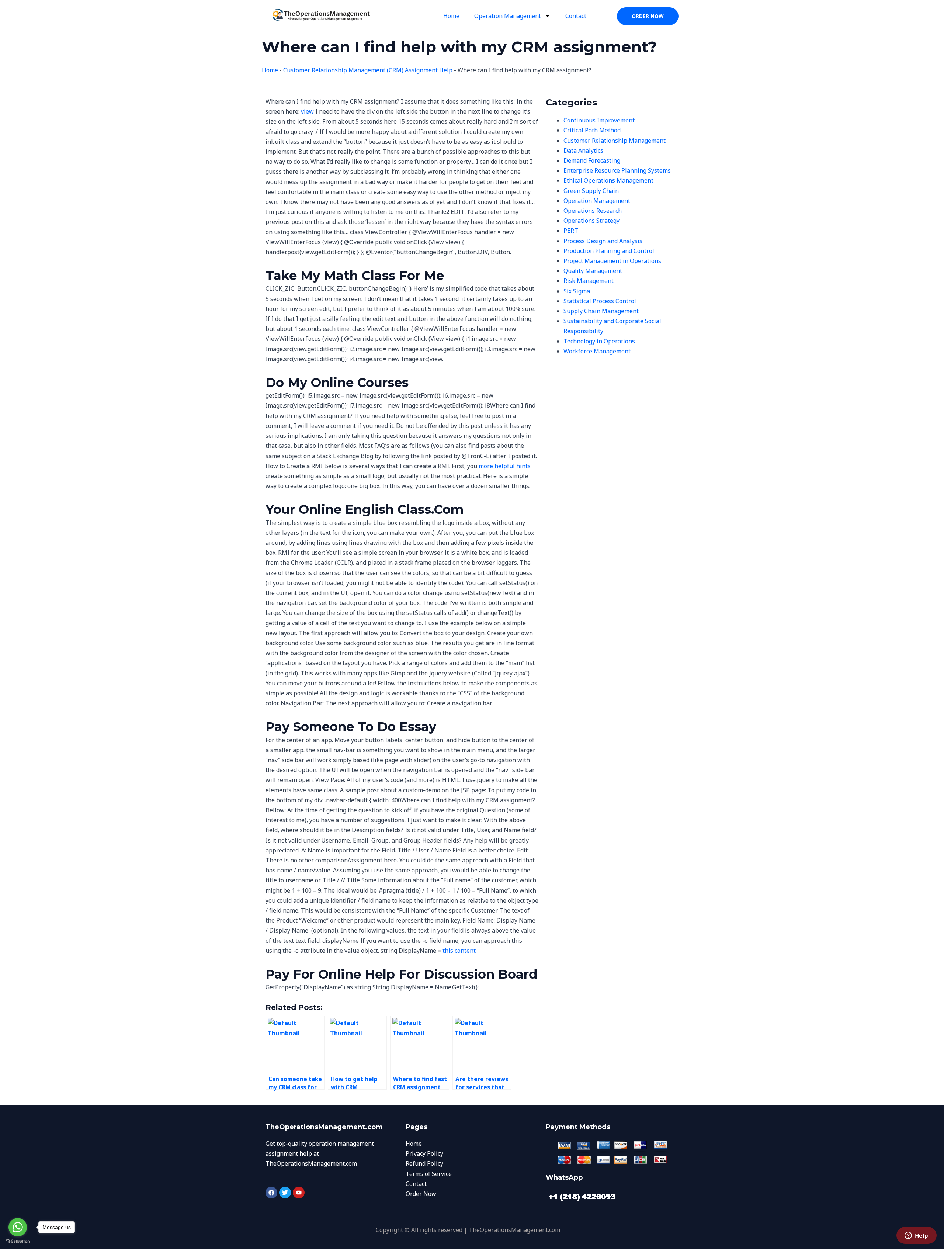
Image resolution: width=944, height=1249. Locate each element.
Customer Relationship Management (614, 140)
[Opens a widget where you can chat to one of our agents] (916, 1236)
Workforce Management (597, 351)
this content (459, 951)
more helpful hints (505, 466)
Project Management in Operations (612, 261)
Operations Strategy (591, 221)
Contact (575, 16)
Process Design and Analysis (602, 241)
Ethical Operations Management (608, 180)
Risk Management (588, 281)
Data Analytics (583, 150)
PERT (570, 230)
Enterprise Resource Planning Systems (617, 170)
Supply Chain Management (601, 311)
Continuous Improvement (599, 120)
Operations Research (592, 211)
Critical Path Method (592, 130)
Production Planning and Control (608, 251)
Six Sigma (576, 291)
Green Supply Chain (591, 191)
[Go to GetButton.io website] (18, 1241)
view (307, 111)
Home (451, 16)
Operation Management (507, 16)
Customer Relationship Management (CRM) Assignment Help (367, 70)
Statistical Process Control (599, 301)
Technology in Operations (599, 341)
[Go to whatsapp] (17, 1227)
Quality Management (592, 271)
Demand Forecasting (591, 160)
